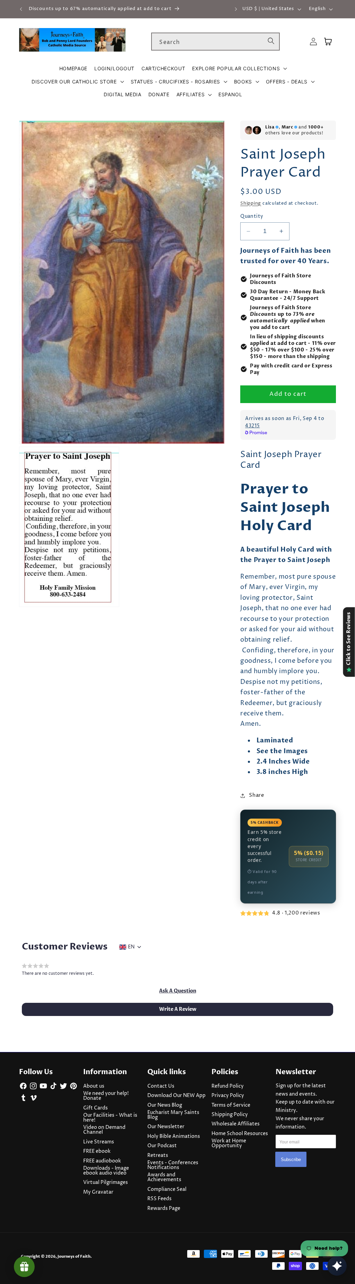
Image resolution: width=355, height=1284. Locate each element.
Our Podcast (162, 1145)
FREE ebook (97, 1151)
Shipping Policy (229, 1114)
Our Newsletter (165, 1126)
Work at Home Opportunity (228, 1143)
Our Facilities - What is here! (110, 1118)
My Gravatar (98, 1192)
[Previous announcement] (21, 9)
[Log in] (313, 41)
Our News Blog (164, 1105)
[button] (239, 68)
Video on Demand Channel (104, 1130)
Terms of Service (230, 1105)
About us (93, 1086)
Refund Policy (227, 1086)
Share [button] (256, 795)
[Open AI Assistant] (337, 1266)
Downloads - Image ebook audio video (106, 1171)
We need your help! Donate (106, 1096)
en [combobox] (131, 947)
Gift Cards (95, 1108)
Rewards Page (163, 1208)
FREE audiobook (102, 1161)
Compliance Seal (167, 1189)
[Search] (271, 41)
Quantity (251, 216)
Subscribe (291, 1159)
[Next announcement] (235, 9)
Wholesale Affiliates (235, 1124)
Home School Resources (239, 1133)
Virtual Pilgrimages (105, 1182)
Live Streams (98, 1142)
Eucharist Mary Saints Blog (173, 1115)
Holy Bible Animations (173, 1136)
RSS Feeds (159, 1198)
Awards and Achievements (164, 1177)
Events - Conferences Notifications (172, 1165)
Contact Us (160, 1086)
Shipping (250, 203)
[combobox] (215, 41)
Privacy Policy (227, 1095)
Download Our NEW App (176, 1095)
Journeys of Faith (74, 1256)
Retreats (157, 1155)
